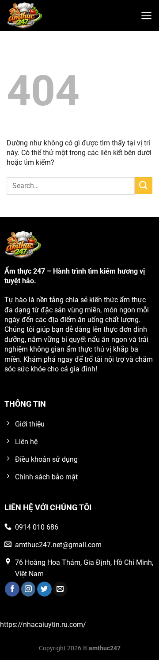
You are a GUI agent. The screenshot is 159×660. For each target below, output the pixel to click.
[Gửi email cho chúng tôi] (60, 589)
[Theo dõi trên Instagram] (28, 589)
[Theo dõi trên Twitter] (44, 589)
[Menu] (146, 15)
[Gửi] (143, 185)
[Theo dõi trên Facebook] (12, 589)
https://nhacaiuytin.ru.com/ (43, 624)
